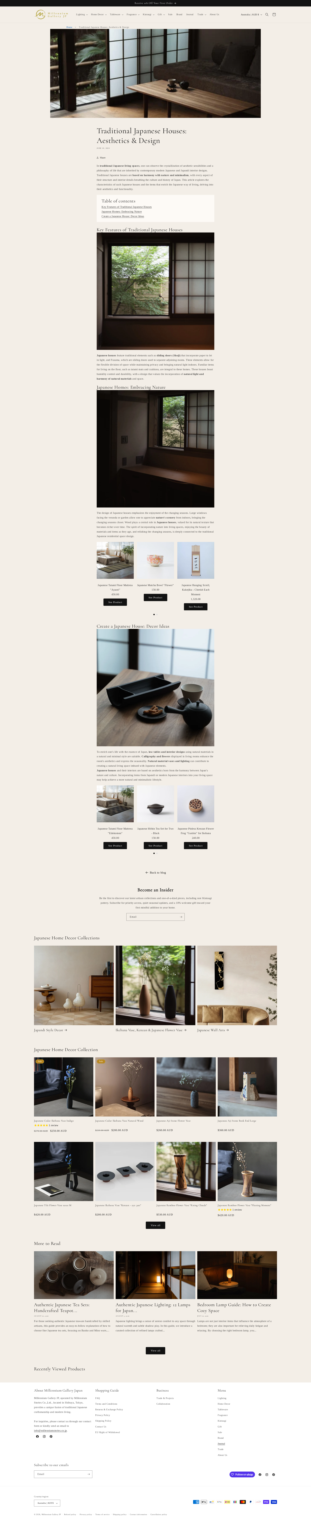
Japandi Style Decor (48, 1030)
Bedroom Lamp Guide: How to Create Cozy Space (234, 1307)
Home (69, 27)
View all (155, 1225)
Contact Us (100, 1426)
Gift (220, 1426)
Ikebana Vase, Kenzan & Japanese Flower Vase (149, 1030)
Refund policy (70, 1514)
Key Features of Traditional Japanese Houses (127, 206)
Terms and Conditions (106, 1404)
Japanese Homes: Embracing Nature (122, 211)
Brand (221, 1438)
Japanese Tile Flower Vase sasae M (52, 1205)
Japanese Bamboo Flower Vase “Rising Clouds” (181, 1205)
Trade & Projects (165, 1398)
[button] (81, 14)
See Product (115, 602)
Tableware (223, 1409)
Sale (220, 1432)
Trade (221, 1449)
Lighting (222, 1398)
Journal (221, 1444)
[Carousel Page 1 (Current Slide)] (154, 614)
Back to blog (158, 872)
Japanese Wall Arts (211, 1030)
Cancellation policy (158, 1514)
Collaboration (163, 1404)
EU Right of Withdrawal (107, 1432)
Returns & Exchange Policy (109, 1409)
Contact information (138, 1514)
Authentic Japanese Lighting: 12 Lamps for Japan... (153, 1307)
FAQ (97, 1398)
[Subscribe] (180, 917)
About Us (222, 1455)
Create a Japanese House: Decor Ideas (123, 216)
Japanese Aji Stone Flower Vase (173, 1120)
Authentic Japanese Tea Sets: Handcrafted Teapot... (62, 1307)
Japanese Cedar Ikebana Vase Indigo (54, 1120)
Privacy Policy (102, 1415)
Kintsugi (222, 1421)
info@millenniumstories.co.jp (50, 1430)
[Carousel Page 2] (157, 614)
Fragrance (223, 1415)
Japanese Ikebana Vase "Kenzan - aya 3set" (118, 1205)
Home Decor (224, 1404)
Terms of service (102, 1514)
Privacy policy (86, 1514)
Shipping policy (120, 1514)
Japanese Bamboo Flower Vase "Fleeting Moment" (244, 1205)
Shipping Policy (103, 1421)
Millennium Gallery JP (51, 1515)
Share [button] (103, 157)
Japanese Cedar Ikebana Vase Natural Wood (119, 1120)
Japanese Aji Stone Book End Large (237, 1120)
